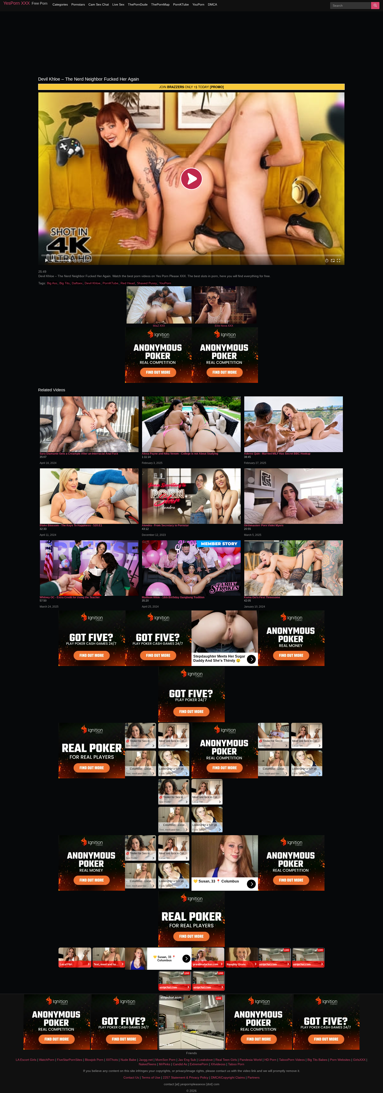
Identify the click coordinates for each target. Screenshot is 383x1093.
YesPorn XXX (16, 3)
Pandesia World (251, 1059)
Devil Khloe (92, 283)
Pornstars (78, 4)
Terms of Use (151, 1077)
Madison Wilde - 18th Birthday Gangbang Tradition (173, 597)
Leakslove (206, 1059)
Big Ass (52, 283)
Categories (60, 4)
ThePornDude (138, 4)
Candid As (180, 1064)
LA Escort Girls (26, 1059)
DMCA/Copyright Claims (228, 1077)
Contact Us (131, 1077)
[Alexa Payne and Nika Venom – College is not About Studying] (191, 424)
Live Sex (118, 4)
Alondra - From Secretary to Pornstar (165, 525)
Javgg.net (146, 1059)
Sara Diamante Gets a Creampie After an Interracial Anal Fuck (79, 453)
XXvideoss (218, 1064)
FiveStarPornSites (69, 1059)
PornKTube (181, 4)
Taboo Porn (236, 1064)
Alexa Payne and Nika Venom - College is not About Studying (180, 453)
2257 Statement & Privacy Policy (185, 1077)
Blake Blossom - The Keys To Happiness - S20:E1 (71, 525)
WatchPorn (46, 1059)
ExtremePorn (199, 1064)
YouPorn (198, 4)
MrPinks (164, 1064)
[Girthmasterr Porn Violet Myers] (293, 496)
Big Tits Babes (317, 1059)
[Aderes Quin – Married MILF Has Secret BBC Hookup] (293, 424)
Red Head (128, 283)
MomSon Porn (165, 1059)
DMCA (212, 4)
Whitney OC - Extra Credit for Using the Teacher (70, 597)
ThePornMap (160, 4)
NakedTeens (147, 1064)
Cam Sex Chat (98, 4)
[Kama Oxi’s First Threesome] (293, 568)
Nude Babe (128, 1059)
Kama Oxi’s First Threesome (262, 597)
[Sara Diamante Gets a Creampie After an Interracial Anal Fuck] (89, 424)
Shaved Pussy (147, 283)
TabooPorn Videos (292, 1059)
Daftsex (77, 283)
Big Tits (64, 283)
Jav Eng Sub (187, 1059)
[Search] (375, 5)
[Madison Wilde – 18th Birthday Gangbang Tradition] (191, 568)
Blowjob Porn (94, 1059)
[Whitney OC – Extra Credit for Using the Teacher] (89, 568)
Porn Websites (340, 1059)
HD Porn (270, 1059)
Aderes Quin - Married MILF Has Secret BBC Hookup (277, 453)
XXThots (112, 1059)
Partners (254, 1077)
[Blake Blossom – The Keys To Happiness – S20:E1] (89, 496)
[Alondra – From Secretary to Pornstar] (191, 496)
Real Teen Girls (226, 1059)
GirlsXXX (359, 1059)
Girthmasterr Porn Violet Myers (263, 525)
